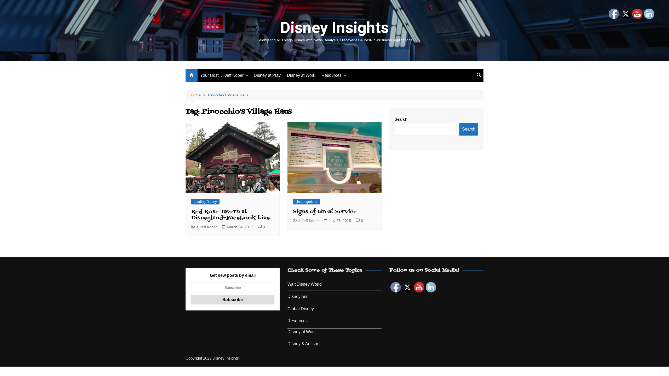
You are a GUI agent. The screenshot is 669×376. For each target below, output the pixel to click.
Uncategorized (306, 202)
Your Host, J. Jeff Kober (222, 75)
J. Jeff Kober (206, 227)
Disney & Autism (302, 344)
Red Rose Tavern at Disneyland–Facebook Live (230, 215)
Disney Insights (334, 27)
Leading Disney (205, 202)
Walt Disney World (304, 284)
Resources (331, 75)
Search (401, 119)
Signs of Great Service (325, 212)
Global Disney (300, 309)
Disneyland (298, 296)
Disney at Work (301, 75)
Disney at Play (267, 75)
